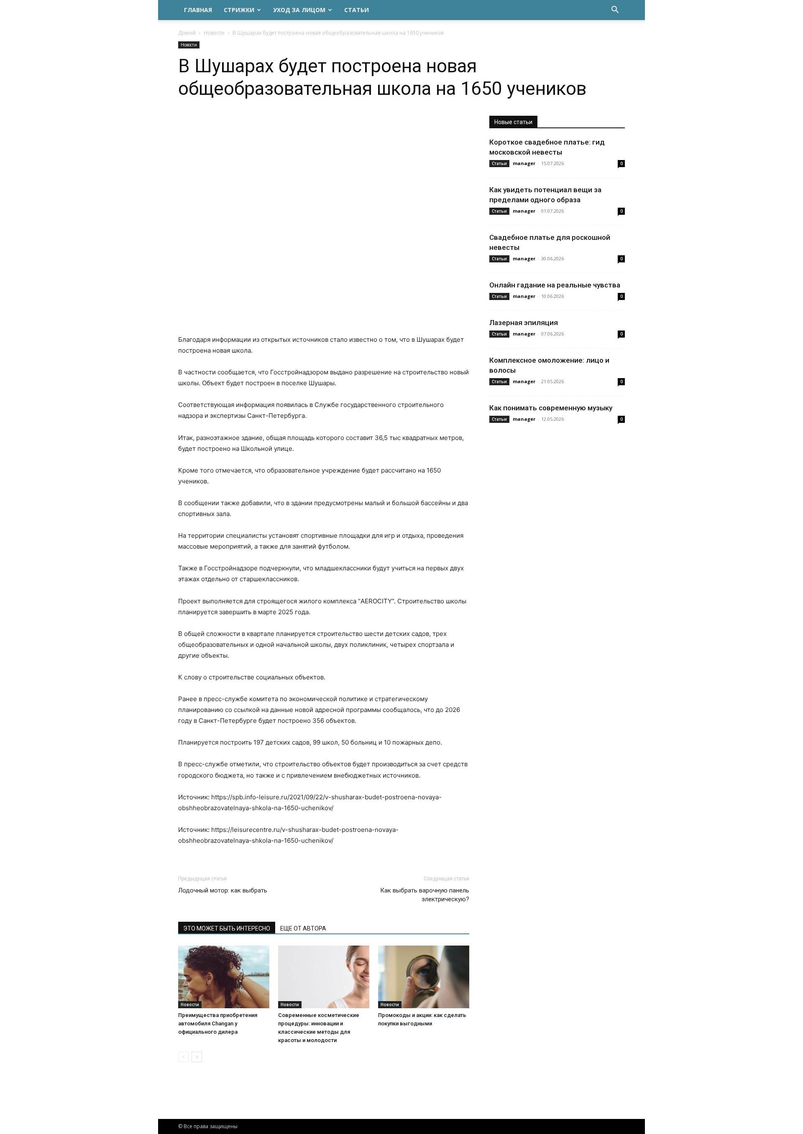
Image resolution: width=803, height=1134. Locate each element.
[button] (615, 11)
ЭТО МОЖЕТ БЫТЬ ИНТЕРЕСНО (226, 928)
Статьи (356, 10)
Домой (187, 32)
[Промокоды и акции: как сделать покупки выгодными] (423, 977)
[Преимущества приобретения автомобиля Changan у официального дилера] (223, 977)
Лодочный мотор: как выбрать (222, 890)
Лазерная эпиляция (523, 322)
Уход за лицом (299, 10)
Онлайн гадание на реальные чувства (554, 285)
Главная (198, 10)
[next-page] (197, 1057)
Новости (214, 32)
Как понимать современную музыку (550, 408)
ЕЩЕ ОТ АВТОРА (303, 928)
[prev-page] (183, 1057)
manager (524, 163)
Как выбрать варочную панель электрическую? (424, 895)
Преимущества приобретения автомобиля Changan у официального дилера (217, 1023)
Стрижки (239, 10)
